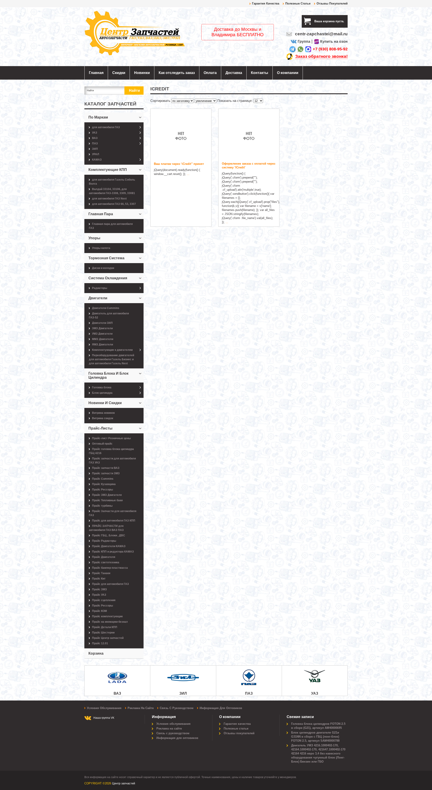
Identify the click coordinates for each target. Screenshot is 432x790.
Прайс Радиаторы (104, 540)
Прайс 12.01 (100, 643)
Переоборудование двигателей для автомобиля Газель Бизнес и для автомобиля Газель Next (111, 359)
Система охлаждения (107, 278)
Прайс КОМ (99, 611)
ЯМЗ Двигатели (102, 344)
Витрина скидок (102, 418)
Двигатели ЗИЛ (102, 323)
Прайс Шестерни (103, 632)
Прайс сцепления (103, 600)
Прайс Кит (99, 578)
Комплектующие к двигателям (112, 349)
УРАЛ (95, 154)
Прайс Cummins (102, 478)
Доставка (233, 73)
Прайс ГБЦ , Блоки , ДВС (108, 535)
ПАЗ (95, 143)
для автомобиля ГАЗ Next (109, 198)
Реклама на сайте (141, 708)
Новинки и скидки (105, 403)
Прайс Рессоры (102, 489)
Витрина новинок (103, 412)
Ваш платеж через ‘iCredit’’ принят (179, 164)
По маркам (98, 117)
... (188, 174)
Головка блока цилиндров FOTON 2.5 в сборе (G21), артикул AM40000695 (318, 726)
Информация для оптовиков (221, 708)
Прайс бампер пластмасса (110, 567)
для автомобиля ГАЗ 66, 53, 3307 (114, 204)
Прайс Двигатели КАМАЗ (109, 546)
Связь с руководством (177, 708)
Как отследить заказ (177, 73)
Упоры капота (101, 248)
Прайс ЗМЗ (99, 589)
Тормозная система (106, 258)
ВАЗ (95, 138)
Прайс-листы (100, 428)
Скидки (118, 73)
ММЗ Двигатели (102, 339)
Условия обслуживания (104, 708)
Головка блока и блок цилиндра (108, 375)
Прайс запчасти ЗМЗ (106, 473)
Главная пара (100, 214)
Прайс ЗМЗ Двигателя (107, 495)
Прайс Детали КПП (104, 627)
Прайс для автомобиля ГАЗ (110, 584)
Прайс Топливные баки (107, 500)
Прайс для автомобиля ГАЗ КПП (113, 520)
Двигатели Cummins (105, 308)
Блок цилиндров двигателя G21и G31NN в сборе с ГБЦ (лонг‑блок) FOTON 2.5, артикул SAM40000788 (315, 736)
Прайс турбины (102, 505)
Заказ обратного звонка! (321, 56)
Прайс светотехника (105, 562)
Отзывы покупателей (332, 3)
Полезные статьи (297, 3)
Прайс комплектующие (107, 616)
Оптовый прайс (102, 443)
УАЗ (94, 132)
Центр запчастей (123, 783)
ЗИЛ (95, 148)
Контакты (259, 73)
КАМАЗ (97, 159)
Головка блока (101, 387)
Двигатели (97, 298)
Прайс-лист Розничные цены (111, 438)
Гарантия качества (265, 3)
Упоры (94, 238)
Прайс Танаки (101, 573)
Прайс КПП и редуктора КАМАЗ (113, 551)
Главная (96, 73)
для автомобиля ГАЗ (106, 127)
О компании (287, 73)
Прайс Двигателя (103, 557)
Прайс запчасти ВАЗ (105, 468)
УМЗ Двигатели (102, 333)
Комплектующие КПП (107, 170)
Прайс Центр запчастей (108, 638)
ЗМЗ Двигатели (102, 328)
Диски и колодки (103, 268)
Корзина (96, 653)
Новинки (142, 73)
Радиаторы (99, 288)
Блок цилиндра (102, 392)
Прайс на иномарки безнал (110, 621)
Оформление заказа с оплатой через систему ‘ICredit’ (248, 165)
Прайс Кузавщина (104, 484)
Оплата (210, 73)
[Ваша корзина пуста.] (346, 21)
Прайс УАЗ (99, 594)
